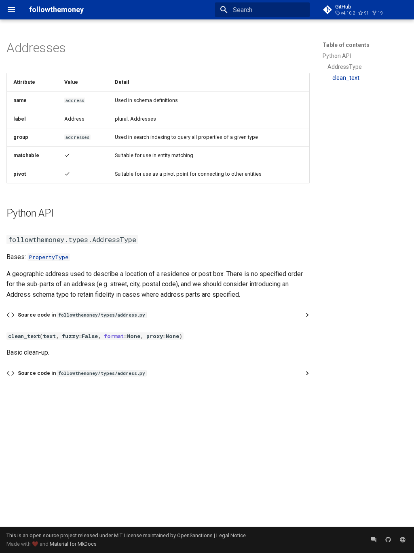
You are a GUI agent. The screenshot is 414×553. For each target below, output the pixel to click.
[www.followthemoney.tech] (402, 539)
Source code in (81, 315)
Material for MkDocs (73, 544)
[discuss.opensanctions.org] (373, 539)
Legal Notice (231, 535)
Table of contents (346, 45)
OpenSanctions (195, 535)
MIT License (128, 535)
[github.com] (388, 539)
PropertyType (48, 257)
